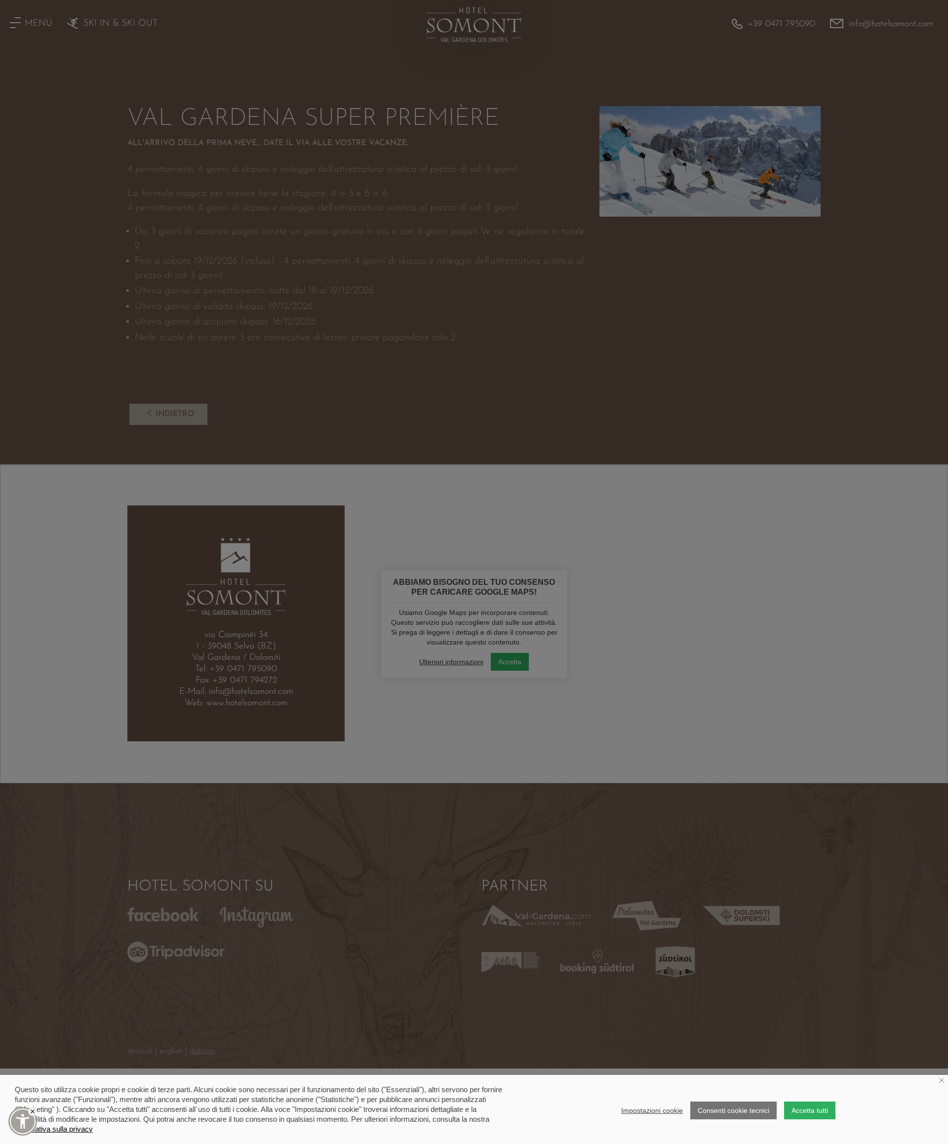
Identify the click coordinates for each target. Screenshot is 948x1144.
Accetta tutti (809, 1110)
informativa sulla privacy (54, 1129)
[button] (23, 1121)
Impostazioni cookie (652, 1110)
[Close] (32, 1111)
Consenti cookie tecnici (733, 1110)
